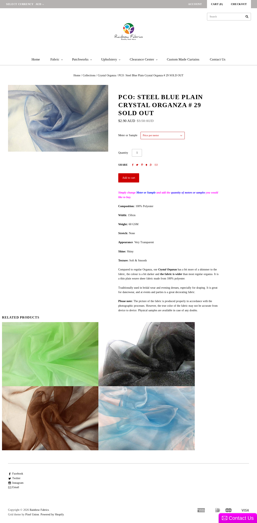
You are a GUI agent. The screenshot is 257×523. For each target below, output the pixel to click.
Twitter (16, 478)
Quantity (123, 152)
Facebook (17, 473)
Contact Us (217, 59)
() (217, 4)
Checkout (239, 4)
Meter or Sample (127, 135)
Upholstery (109, 59)
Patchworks (80, 59)
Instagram (17, 482)
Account (195, 4)
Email (15, 487)
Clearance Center (142, 59)
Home (36, 59)
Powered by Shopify (52, 514)
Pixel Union (32, 514)
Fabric (54, 59)
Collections (89, 75)
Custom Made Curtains (183, 59)
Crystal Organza (107, 75)
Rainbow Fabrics (39, 509)
